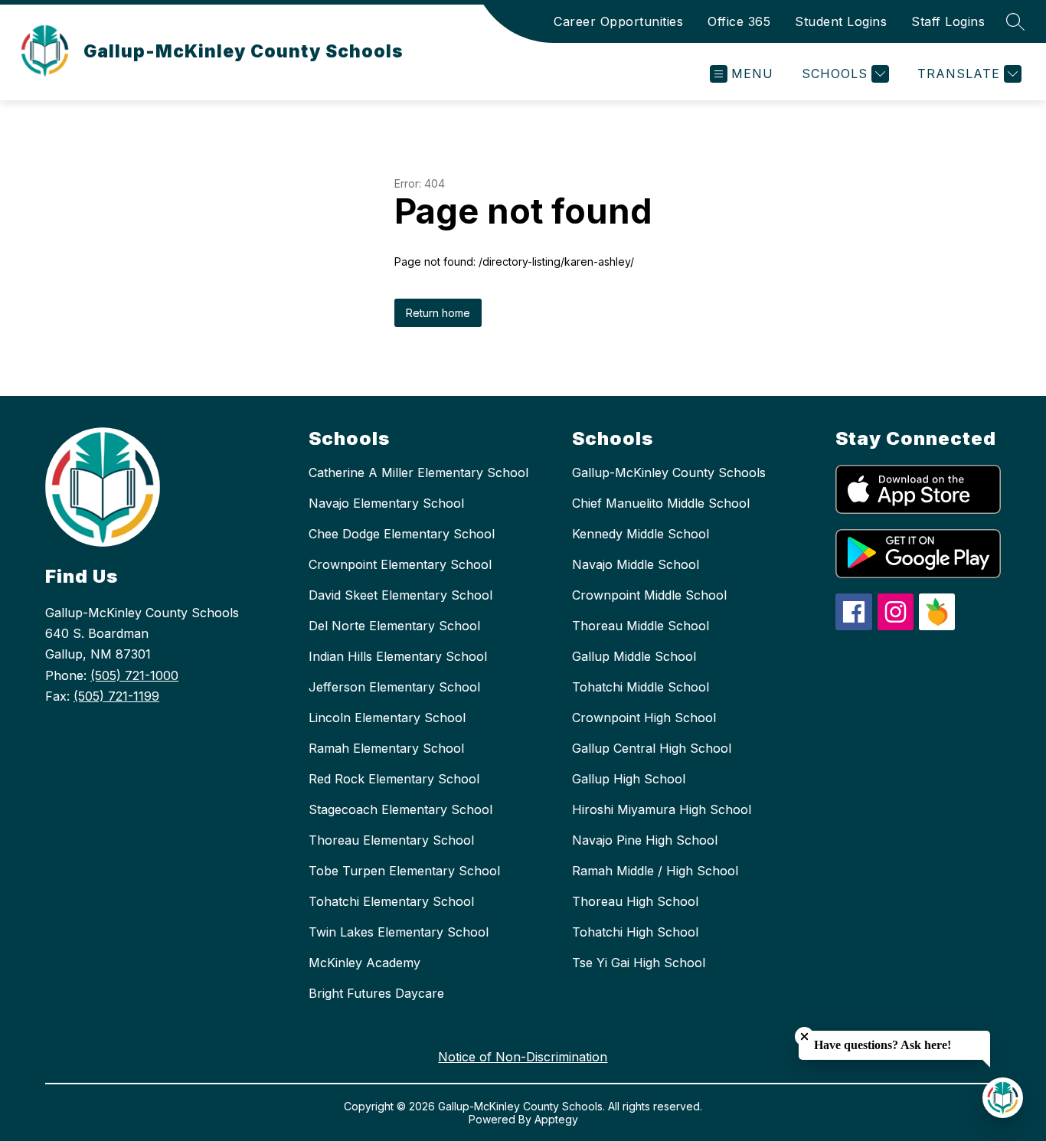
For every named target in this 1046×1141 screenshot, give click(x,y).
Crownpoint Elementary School (400, 564)
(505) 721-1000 (134, 675)
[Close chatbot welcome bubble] (804, 1036)
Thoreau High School (635, 901)
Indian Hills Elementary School (398, 656)
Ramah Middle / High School (655, 870)
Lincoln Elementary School (387, 717)
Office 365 (739, 21)
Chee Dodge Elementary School (402, 533)
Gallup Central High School (651, 748)
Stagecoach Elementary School (400, 809)
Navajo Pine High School (644, 840)
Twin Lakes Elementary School (399, 932)
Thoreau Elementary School (391, 840)
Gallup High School (628, 778)
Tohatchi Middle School (640, 687)
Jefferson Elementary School (394, 687)
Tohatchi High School (635, 932)
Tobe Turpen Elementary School (404, 870)
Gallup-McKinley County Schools (669, 472)
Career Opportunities (618, 21)
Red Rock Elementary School (394, 778)
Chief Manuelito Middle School (661, 503)
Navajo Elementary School (386, 503)
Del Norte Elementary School (394, 625)
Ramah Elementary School (386, 748)
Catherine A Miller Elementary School (418, 472)
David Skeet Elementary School (400, 595)
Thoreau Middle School (640, 625)
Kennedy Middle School (640, 533)
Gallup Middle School (634, 656)
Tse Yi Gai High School (638, 962)
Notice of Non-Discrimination (522, 1056)
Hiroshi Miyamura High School (661, 809)
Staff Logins (948, 21)
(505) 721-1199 (116, 696)
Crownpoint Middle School (649, 595)
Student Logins (841, 21)
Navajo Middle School (635, 564)
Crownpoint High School (644, 717)
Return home (438, 312)
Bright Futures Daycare (376, 993)
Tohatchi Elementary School (391, 901)
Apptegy (556, 1119)
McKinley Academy (364, 962)
